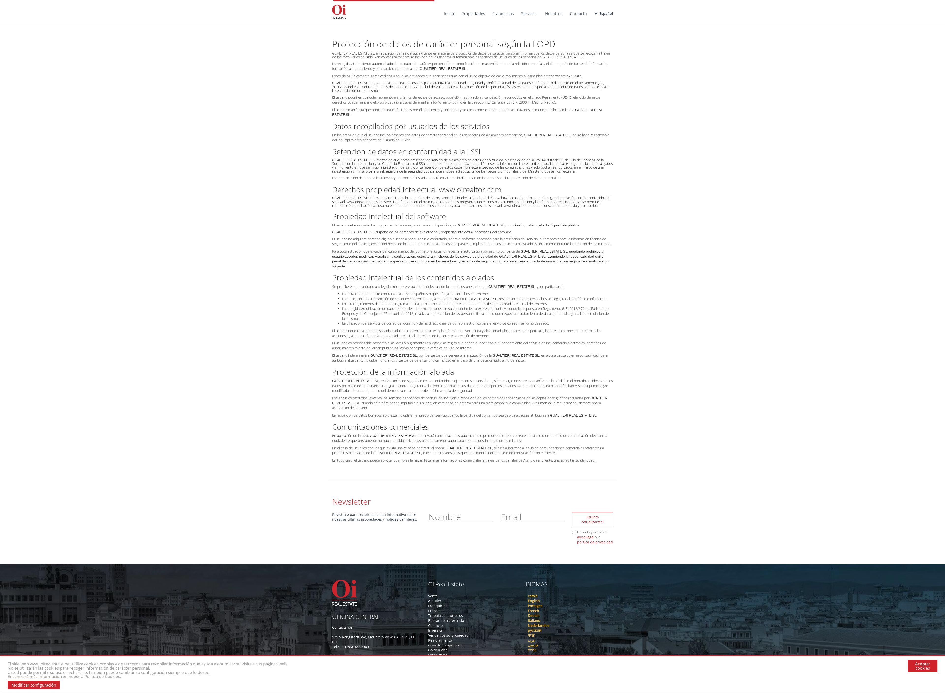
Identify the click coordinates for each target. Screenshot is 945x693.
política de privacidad (595, 542)
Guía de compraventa (446, 645)
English (534, 600)
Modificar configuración (33, 685)
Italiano (534, 620)
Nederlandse (538, 625)
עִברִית (532, 650)
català (533, 596)
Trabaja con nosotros (445, 615)
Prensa (434, 610)
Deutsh (534, 615)
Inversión (435, 630)
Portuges (535, 605)
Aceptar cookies (922, 666)
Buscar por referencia (446, 620)
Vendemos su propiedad (448, 635)
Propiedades (473, 13)
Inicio (449, 13)
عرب (531, 640)
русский (534, 630)
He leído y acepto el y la (595, 537)
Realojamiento (440, 640)
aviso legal (585, 537)
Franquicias (503, 13)
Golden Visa (438, 650)
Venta (433, 596)
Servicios (529, 13)
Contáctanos (342, 627)
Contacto (578, 13)
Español (606, 13)
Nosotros (554, 13)
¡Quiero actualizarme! (592, 519)
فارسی (533, 645)
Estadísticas (438, 655)
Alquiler (434, 600)
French (533, 610)
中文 (531, 635)
